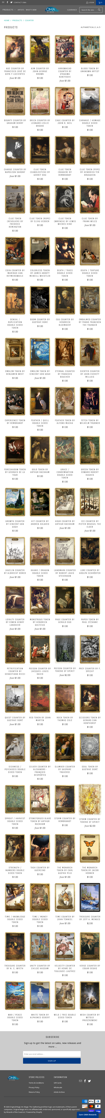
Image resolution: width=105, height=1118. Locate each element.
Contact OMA (20, 2)
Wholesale (58, 1087)
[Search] (99, 10)
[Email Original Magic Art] (3, 2)
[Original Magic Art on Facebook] (7, 2)
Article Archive (59, 1092)
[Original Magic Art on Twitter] (11, 2)
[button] (9, 9)
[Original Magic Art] (51, 10)
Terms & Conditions (36, 1083)
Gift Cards (58, 1083)
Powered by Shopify (34, 1112)
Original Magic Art (16, 1107)
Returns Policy (34, 1092)
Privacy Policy (34, 1087)
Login (91, 2)
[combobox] (90, 10)
